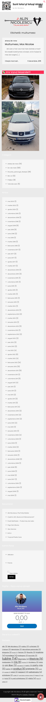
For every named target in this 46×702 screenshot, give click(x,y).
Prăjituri (10, 180)
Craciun (6, 649)
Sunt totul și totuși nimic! (28, 4)
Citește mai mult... (12, 61)
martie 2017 (11, 266)
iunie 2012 (11, 346)
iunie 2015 (11, 286)
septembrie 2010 (13, 419)
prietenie (32, 668)
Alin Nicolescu (14, 646)
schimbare (7, 675)
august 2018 (12, 226)
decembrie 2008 (13, 459)
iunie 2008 (11, 471)
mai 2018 (11, 238)
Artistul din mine (11, 41)
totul (7, 678)
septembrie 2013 (13, 314)
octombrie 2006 (13, 483)
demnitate (16, 649)
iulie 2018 (11, 230)
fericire (22, 652)
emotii (15, 652)
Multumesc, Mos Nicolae (19, 44)
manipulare (7, 662)
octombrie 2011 (13, 379)
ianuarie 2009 (12, 455)
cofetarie (34, 646)
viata (32, 678)
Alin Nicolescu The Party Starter (18, 513)
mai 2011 (10, 395)
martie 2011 (11, 403)
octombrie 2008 (13, 463)
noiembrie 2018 (13, 222)
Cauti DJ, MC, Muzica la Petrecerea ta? (21, 517)
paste (9, 669)
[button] (44, 2)
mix (17, 662)
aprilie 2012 (11, 354)
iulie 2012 (11, 342)
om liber (11, 665)
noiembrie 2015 (13, 278)
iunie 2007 (11, 479)
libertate (23, 659)
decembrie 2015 (13, 274)
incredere (11, 655)
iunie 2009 (11, 443)
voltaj (4, 682)
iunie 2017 (11, 258)
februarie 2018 (12, 246)
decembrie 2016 (13, 270)
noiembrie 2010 (13, 415)
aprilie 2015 (11, 290)
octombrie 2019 (13, 213)
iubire (10, 658)
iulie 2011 (10, 387)
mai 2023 (11, 201)
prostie (7, 672)
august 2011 (11, 383)
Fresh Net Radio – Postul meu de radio (21, 521)
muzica (25, 662)
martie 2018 (12, 242)
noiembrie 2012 (13, 330)
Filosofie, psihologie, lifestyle (17, 172)
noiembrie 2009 (13, 435)
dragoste (7, 652)
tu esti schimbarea (19, 678)
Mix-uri (10, 176)
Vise (38, 678)
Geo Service (12, 529)
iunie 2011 (11, 391)
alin (4, 646)
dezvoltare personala (31, 649)
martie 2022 (12, 205)
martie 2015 (12, 294)
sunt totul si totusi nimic (27, 675)
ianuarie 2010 (12, 431)
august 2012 (12, 338)
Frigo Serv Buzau (13, 525)
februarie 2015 (12, 298)
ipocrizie (32, 656)
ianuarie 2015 (12, 302)
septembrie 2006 (14, 487)
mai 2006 (11, 495)
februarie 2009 (13, 451)
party (28, 665)
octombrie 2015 (13, 282)
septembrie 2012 (13, 334)
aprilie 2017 (11, 262)
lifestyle (36, 658)
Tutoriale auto (12, 184)
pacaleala (21, 665)
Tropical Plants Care (15, 537)
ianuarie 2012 (12, 367)
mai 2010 (11, 427)
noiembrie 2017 (13, 250)
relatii (14, 672)
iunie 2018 (11, 234)
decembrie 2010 (13, 411)
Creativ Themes (28, 695)
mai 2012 (11, 350)
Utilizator (11, 555)
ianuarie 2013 (12, 322)
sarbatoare (35, 672)
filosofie (31, 652)
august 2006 (12, 491)
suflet (16, 675)
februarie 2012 (12, 362)
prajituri (19, 668)
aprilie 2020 (12, 209)
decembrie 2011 (13, 371)
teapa (38, 675)
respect (23, 672)
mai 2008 (11, 475)
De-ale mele (12, 168)
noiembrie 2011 (13, 375)
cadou (25, 646)
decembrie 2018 (13, 218)
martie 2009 (12, 447)
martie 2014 (12, 306)
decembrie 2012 (13, 326)
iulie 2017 (11, 254)
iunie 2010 (11, 423)
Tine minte (13, 573)
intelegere (23, 656)
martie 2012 (12, 358)
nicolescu (34, 662)
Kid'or (10, 533)
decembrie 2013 (13, 310)
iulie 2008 (11, 467)
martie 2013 (12, 318)
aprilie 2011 (11, 399)
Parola (10, 563)
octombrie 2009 (13, 439)
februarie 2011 (12, 407)
